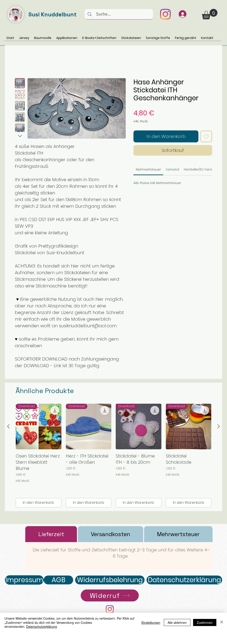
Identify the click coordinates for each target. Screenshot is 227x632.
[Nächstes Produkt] (218, 426)
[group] (113, 455)
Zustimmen (205, 622)
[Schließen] (221, 622)
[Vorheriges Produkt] (8, 426)
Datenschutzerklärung (41, 626)
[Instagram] (165, 14)
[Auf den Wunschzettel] (206, 136)
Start (19, 62)
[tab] (51, 534)
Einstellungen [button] (150, 622)
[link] (148, 169)
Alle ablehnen (177, 622)
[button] (209, 14)
